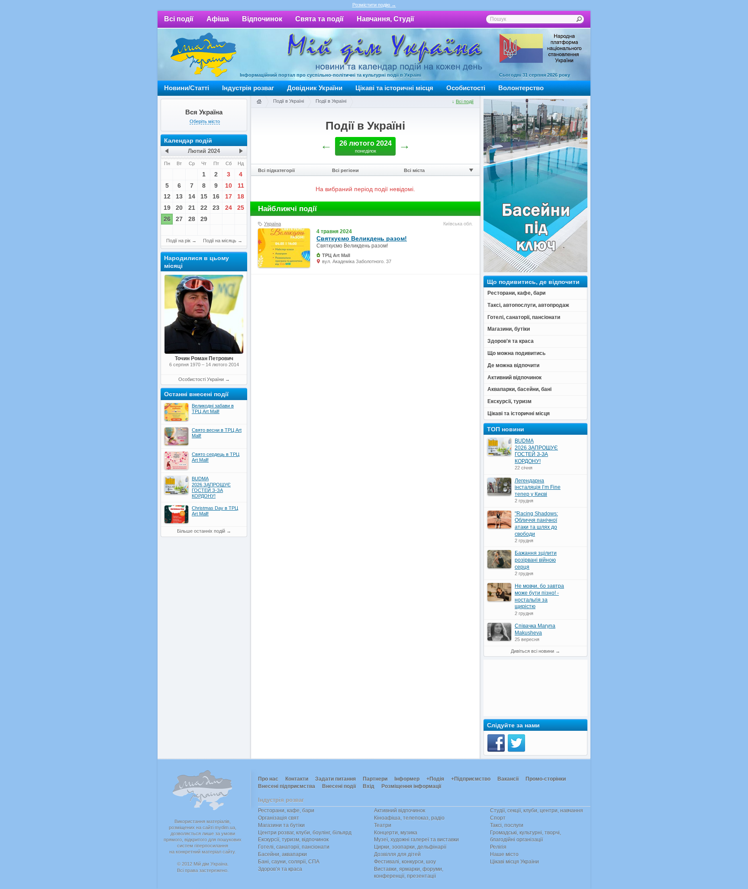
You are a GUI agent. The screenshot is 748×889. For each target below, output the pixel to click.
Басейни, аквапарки (282, 854)
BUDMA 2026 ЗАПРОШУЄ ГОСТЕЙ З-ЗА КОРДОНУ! (536, 451)
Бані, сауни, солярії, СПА (288, 862)
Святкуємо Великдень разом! (361, 238)
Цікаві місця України (514, 862)
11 (241, 185)
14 (191, 196)
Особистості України (201, 379)
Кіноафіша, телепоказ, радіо (409, 818)
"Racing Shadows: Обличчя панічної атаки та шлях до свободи (536, 524)
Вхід (368, 786)
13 (179, 196)
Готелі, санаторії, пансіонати (293, 847)
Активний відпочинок (399, 811)
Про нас (268, 779)
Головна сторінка (258, 102)
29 (203, 218)
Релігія (498, 847)
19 (167, 207)
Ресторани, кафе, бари (286, 811)
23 (216, 207)
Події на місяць (219, 240)
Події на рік (178, 240)
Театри (382, 825)
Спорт (498, 818)
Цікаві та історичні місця (394, 87)
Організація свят (278, 818)
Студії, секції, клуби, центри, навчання (536, 811)
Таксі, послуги (506, 825)
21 (191, 207)
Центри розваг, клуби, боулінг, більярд (304, 833)
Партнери (375, 779)
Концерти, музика (395, 833)
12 (167, 196)
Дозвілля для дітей (397, 854)
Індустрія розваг (248, 87)
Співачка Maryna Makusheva (535, 629)
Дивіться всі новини (532, 651)
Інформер (406, 779)
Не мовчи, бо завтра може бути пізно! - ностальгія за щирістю (539, 596)
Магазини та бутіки (281, 825)
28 (191, 218)
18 (240, 196)
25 (240, 207)
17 (228, 196)
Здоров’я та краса (280, 869)
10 (228, 185)
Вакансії (508, 779)
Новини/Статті (186, 87)
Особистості (465, 87)
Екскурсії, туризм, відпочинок (293, 840)
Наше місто (504, 854)
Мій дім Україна (203, 55)
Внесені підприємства (286, 786)
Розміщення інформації (411, 786)
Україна (272, 223)
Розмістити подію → (374, 4)
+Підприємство (470, 779)
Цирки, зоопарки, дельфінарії (410, 847)
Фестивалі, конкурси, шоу (405, 862)
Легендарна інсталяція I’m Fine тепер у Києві (538, 487)
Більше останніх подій (201, 531)
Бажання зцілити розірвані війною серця (536, 560)
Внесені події (339, 786)
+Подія (435, 779)
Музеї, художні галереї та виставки (416, 840)
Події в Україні (288, 101)
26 (167, 218)
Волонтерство (521, 87)
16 (216, 196)
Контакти (296, 779)
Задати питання (335, 779)
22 (203, 207)
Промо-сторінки (546, 779)
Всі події (178, 19)
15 (203, 196)
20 (179, 207)
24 (228, 207)
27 (179, 218)
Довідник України (314, 87)
